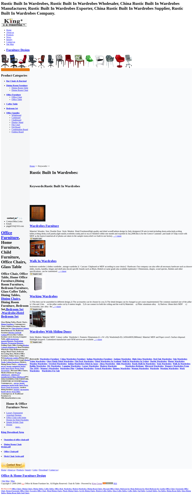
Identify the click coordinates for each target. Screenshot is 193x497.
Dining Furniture (7, 324)
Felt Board (16, 127)
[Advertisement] (11, 174)
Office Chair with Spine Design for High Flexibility (17, 418)
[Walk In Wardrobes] (37, 256)
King (23, 483)
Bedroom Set (15, 309)
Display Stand (17, 122)
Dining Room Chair (20, 90)
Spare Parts (9, 368)
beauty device (6, 392)
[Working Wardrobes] (37, 291)
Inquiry (9, 39)
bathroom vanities (12, 358)
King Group (97, 483)
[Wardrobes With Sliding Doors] (37, 326)
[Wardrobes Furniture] (37, 221)
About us (10, 32)
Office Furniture (10, 235)
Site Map (10, 44)
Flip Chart (16, 125)
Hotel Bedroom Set (12, 314)
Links (35, 470)
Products (10, 35)
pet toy (3, 366)
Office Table (17, 99)
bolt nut (24, 381)
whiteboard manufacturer (10, 376)
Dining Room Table (20, 88)
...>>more (117, 236)
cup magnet (24, 389)
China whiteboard (18, 377)
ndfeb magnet (11, 339)
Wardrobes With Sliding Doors (50, 331)
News (8, 37)
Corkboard (16, 118)
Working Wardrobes (44, 296)
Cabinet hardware (13, 362)
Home (8, 30)
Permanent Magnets (15, 343)
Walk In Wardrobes (43, 261)
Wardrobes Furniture (44, 226)
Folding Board (18, 132)
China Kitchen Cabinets (20, 328)
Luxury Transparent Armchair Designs (14, 414)
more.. (18, 427)
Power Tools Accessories (10, 387)
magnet (16, 389)
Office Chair (17, 97)
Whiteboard (16, 115)
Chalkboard (16, 120)
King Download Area (12, 432)
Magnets (10, 341)
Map (13, 481)
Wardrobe (9, 313)
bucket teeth (14, 385)
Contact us (10, 42)
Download (43, 470)
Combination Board (20, 129)
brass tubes (16, 392)
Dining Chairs (10, 298)
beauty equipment (13, 366)
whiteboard (22, 364)
